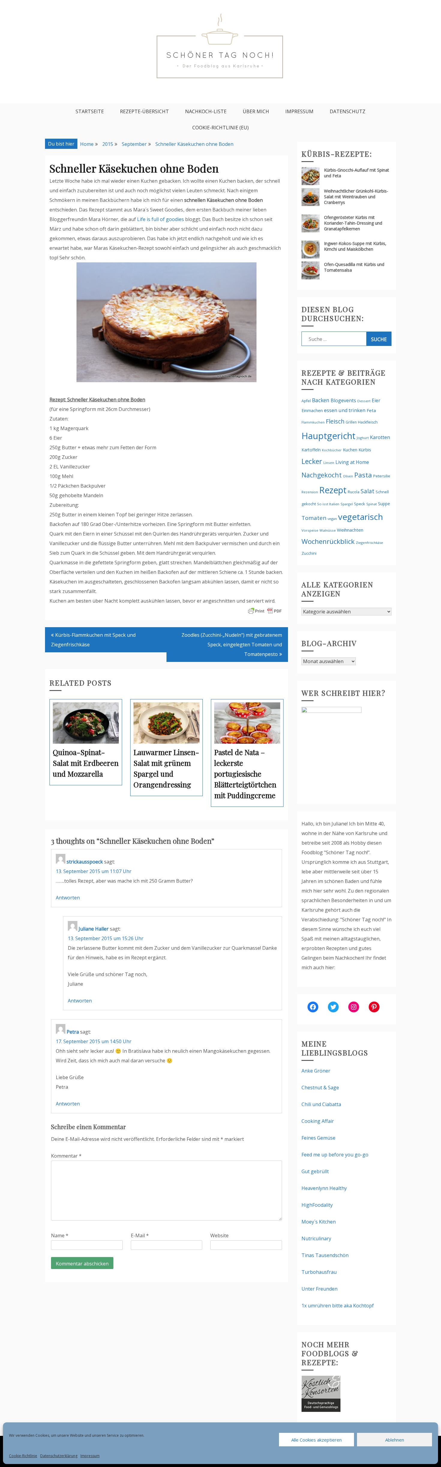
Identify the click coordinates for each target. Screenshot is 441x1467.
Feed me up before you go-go (335, 1154)
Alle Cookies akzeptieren (316, 1440)
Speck (359, 503)
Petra (73, 1032)
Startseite (90, 111)
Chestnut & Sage (320, 1087)
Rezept (332, 490)
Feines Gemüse (318, 1138)
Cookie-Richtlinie (23, 1455)
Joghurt (363, 437)
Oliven (348, 476)
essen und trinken (344, 410)
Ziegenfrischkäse (369, 542)
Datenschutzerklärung (58, 1455)
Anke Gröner (316, 1070)
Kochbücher (332, 450)
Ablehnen (394, 1440)
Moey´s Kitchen (319, 1221)
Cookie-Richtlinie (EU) (220, 127)
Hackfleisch (368, 422)
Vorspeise (310, 530)
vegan (332, 518)
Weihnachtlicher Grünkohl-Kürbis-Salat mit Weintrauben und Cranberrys (356, 196)
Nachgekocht (322, 475)
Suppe (384, 503)
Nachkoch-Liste (205, 111)
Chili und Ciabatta (321, 1104)
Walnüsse (328, 530)
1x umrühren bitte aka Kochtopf (338, 1305)
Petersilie (381, 476)
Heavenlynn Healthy (324, 1188)
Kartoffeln (311, 450)
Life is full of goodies (160, 219)
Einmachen (312, 410)
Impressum (90, 1455)
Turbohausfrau (319, 1272)
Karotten (380, 437)
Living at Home (352, 462)
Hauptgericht (329, 436)
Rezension (310, 492)
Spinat (371, 504)
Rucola (353, 491)
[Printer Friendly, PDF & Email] (265, 610)
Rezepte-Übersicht (144, 111)
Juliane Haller (94, 928)
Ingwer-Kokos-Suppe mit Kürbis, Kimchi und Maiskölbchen (355, 246)
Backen (320, 400)
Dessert (363, 401)
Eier (376, 400)
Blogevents (343, 400)
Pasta (363, 474)
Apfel (306, 400)
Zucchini (309, 553)
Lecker (312, 461)
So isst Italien (328, 504)
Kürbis (364, 450)
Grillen (351, 422)
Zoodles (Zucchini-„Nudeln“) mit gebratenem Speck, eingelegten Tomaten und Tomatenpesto (232, 644)
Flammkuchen (313, 422)
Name (59, 1235)
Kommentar (66, 1156)
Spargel (346, 504)
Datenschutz (347, 111)
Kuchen (350, 450)
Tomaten (314, 518)
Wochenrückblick (328, 541)
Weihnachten (350, 530)
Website (219, 1235)
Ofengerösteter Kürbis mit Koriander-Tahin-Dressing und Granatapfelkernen (353, 223)
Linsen (328, 462)
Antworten (68, 897)
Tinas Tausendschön (325, 1255)
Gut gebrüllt (315, 1171)
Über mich (256, 111)
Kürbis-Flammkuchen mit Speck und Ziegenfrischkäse (93, 640)
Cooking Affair (318, 1121)
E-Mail (140, 1235)
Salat (367, 491)
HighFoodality (317, 1205)
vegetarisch (360, 516)
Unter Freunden (320, 1288)
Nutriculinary (316, 1238)
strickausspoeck (85, 861)
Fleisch (335, 421)
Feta (371, 410)
